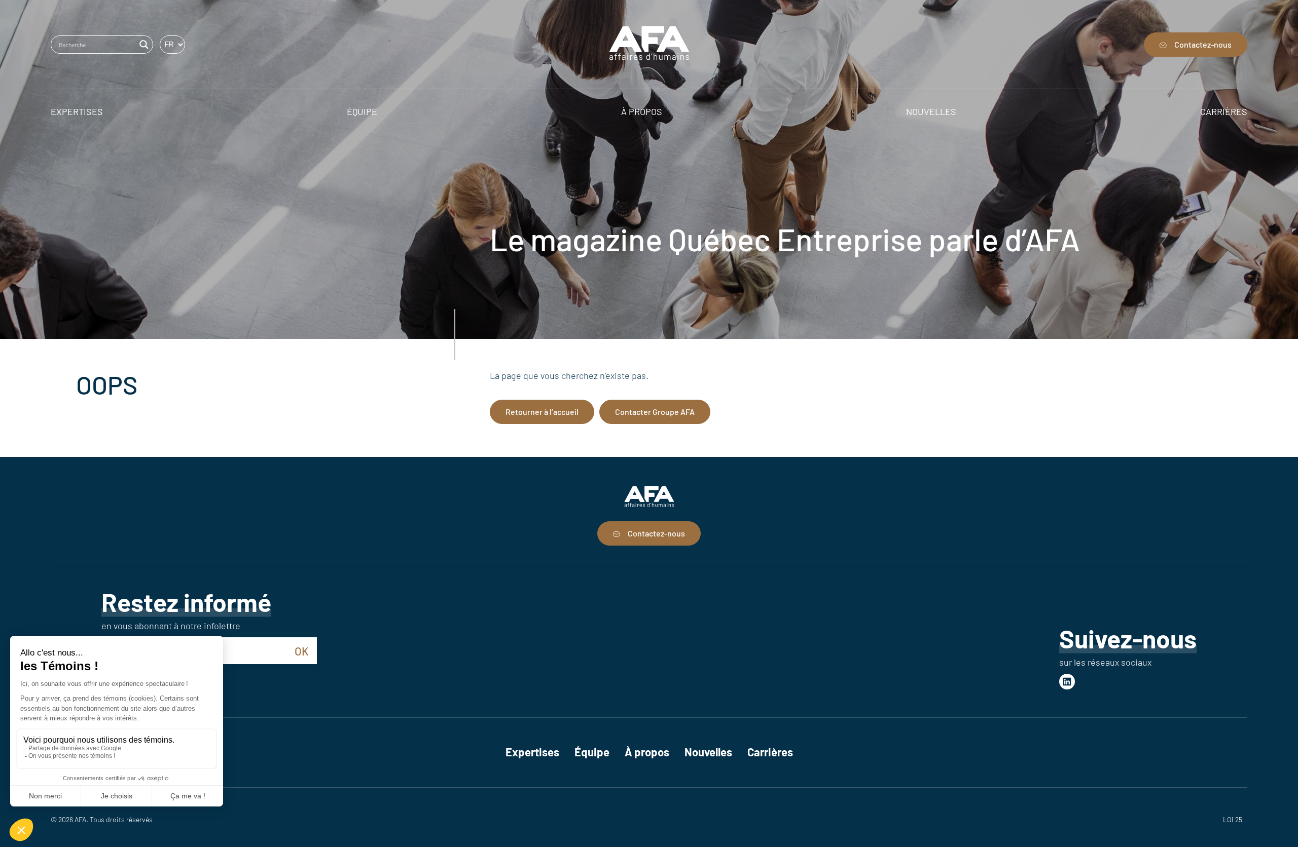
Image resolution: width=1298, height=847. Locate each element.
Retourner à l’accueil (542, 411)
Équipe (591, 751)
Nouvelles (708, 751)
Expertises (532, 751)
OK (302, 651)
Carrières (770, 751)
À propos (647, 751)
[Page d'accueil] (649, 44)
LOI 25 (1232, 819)
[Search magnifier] (144, 44)
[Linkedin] (1067, 681)
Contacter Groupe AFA (655, 411)
